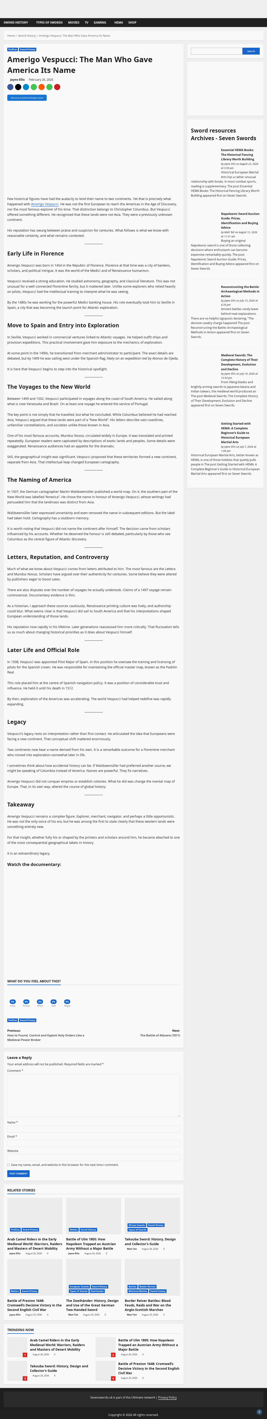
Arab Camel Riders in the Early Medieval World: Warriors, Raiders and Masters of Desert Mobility (34, 1243)
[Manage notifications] (259, 1412)
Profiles (12, 49)
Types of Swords (49, 22)
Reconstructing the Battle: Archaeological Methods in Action (240, 291)
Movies (73, 22)
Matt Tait (132, 1248)
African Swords (137, 1225)
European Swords (79, 1286)
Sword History (16, 22)
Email (12, 1136)
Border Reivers (147, 1286)
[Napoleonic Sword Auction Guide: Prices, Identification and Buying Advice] (204, 226)
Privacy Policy (167, 1397)
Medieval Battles (138, 1291)
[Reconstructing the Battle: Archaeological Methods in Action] (204, 299)
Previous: (45, 1035)
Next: (160, 1033)
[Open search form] (262, 22)
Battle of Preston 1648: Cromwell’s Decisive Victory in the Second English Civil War (34, 1305)
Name (12, 1122)
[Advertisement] (218, 88)
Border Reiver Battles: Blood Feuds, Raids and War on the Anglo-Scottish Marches (148, 1305)
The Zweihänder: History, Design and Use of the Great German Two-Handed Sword (92, 1305)
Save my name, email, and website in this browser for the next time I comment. (65, 1165)
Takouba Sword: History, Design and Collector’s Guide (150, 1241)
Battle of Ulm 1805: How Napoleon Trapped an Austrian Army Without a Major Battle (91, 1243)
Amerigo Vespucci (44, 204)
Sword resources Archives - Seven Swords (223, 134)
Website (12, 1151)
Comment (15, 1071)
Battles (74, 1229)
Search (251, 51)
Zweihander (97, 1291)
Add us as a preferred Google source (27, 97)
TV (86, 22)
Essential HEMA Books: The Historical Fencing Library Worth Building (237, 154)
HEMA (118, 22)
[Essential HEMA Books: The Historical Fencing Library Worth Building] (204, 162)
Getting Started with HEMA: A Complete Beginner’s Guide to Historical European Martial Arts (236, 433)
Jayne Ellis (17, 80)
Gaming (100, 22)
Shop (132, 22)
